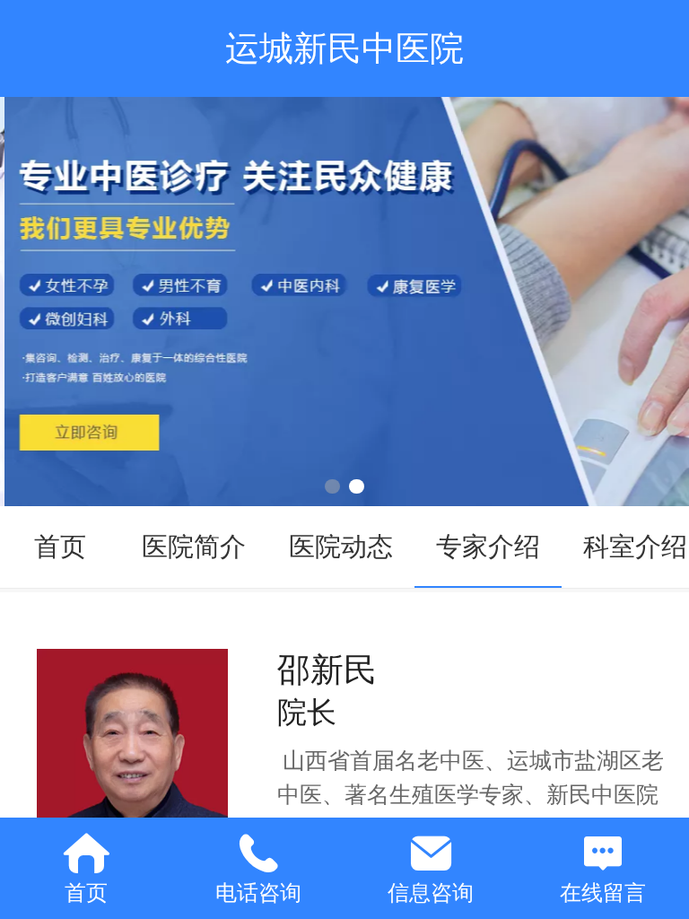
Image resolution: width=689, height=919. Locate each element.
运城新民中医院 (344, 48)
